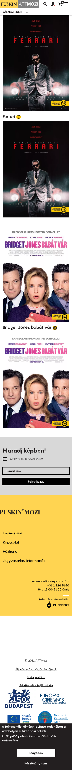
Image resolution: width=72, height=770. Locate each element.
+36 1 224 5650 (58, 585)
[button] (55, 4)
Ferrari (9, 116)
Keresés (45, 4)
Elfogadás (36, 752)
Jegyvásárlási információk (24, 561)
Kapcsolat (11, 542)
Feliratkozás (36, 481)
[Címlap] (19, 4)
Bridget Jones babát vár (27, 327)
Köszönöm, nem (35, 763)
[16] (18, 116)
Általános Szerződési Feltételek (36, 669)
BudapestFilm (36, 677)
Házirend (10, 551)
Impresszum (12, 533)
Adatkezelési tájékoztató (36, 685)
